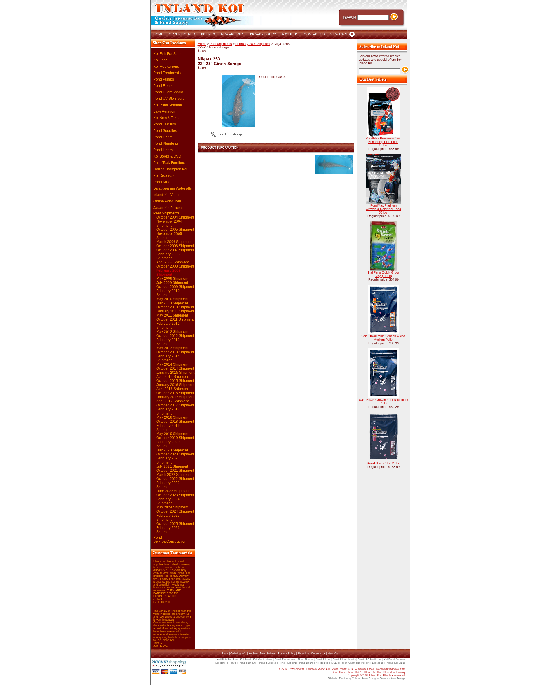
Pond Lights (162, 137)
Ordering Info (238, 653)
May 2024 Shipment (172, 507)
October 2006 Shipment (175, 246)
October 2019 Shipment (175, 438)
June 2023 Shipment (172, 491)
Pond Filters (162, 86)
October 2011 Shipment (175, 319)
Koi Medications (166, 66)
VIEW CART (339, 34)
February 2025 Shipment (168, 517)
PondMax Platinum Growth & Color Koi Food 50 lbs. (383, 209)
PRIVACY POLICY (263, 34)
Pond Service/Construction (169, 539)
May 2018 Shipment (172, 417)
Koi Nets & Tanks (166, 118)
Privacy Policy (286, 653)
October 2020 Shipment (175, 454)
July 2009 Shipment (172, 283)
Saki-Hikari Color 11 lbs (383, 463)
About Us (303, 653)
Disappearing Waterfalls (172, 188)
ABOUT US (290, 34)
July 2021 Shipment (172, 466)
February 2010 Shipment (168, 293)
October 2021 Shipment (175, 471)
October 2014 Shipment (175, 368)
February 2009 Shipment (168, 272)
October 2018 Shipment (175, 422)
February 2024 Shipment (168, 501)
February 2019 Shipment (168, 428)
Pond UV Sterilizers (168, 99)
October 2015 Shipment (175, 381)
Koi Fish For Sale (167, 54)
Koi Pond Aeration (167, 105)
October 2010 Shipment (175, 307)
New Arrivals (268, 653)
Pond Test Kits (164, 124)
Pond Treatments (167, 73)
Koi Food (160, 60)
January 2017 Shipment (175, 397)
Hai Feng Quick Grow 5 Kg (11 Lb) (383, 274)
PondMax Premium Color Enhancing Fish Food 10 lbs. (383, 142)
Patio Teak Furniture (169, 163)
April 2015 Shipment (172, 377)
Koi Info (253, 653)
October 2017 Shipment (175, 405)
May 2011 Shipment (172, 315)
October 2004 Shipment (175, 217)
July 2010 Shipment (172, 303)
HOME (158, 34)
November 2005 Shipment (169, 236)
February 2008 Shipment (168, 256)
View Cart (334, 653)
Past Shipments (166, 213)
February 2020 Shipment (168, 444)
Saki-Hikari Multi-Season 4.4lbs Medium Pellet (383, 337)
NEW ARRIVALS (232, 34)
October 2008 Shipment (175, 266)
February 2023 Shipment (168, 485)
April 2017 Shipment (172, 401)
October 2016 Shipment (175, 393)
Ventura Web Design (392, 678)
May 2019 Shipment (172, 434)
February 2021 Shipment (168, 460)
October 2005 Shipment (175, 230)
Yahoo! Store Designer (365, 678)
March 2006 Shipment (173, 242)
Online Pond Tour (167, 201)
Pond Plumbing (165, 143)
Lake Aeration (164, 111)
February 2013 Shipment (168, 342)
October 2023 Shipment (175, 495)
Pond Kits (161, 182)
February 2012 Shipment (168, 325)
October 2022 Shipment (175, 479)
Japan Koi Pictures (168, 208)
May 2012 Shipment (172, 332)
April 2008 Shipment (172, 262)
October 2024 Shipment (175, 511)
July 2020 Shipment (172, 450)
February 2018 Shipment (168, 411)
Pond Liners (163, 150)
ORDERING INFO (182, 34)
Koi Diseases (163, 176)
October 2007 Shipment (175, 250)
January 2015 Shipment (175, 373)
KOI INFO (208, 34)
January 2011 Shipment (175, 311)
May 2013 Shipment (172, 348)
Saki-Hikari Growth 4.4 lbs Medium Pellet (383, 401)
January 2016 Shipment (175, 385)
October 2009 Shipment (175, 287)
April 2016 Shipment (172, 389)
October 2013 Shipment (175, 352)
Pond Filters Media (168, 92)
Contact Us (318, 653)
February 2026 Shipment (168, 530)
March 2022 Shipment (173, 475)
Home (202, 44)
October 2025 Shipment (175, 524)
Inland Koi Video (166, 195)
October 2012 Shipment (175, 336)
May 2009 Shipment (172, 279)
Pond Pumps (163, 79)
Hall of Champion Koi (170, 169)
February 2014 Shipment (168, 358)
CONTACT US (314, 34)
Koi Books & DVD (167, 156)
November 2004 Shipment (169, 223)
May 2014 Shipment (172, 364)
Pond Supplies (165, 131)
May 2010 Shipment (172, 299)
